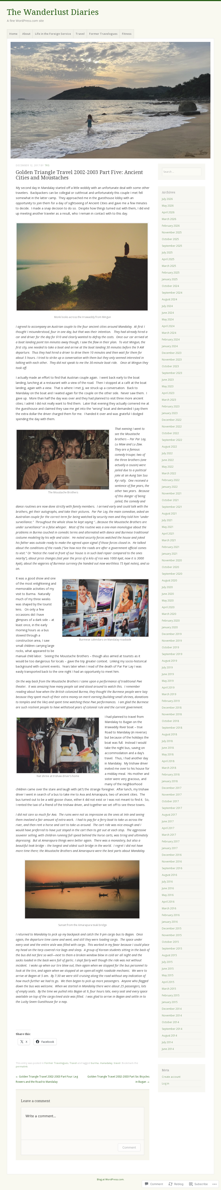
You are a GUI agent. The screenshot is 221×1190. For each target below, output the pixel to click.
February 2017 (171, 841)
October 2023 (170, 366)
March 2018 (169, 768)
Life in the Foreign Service (53, 34)
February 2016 (171, 915)
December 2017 (172, 788)
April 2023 (168, 393)
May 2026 (168, 205)
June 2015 (168, 968)
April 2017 (168, 828)
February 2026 (171, 226)
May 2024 (168, 319)
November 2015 (172, 935)
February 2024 (171, 339)
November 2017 (172, 794)
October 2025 (170, 239)
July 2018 (167, 741)
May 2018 (168, 754)
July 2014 (167, 1042)
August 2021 (169, 513)
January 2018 (170, 781)
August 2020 (169, 580)
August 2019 (169, 661)
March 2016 (169, 908)
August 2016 (169, 875)
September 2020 (172, 574)
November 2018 (172, 714)
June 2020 (168, 594)
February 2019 (171, 701)
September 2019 (172, 654)
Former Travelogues (103, 34)
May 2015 (168, 975)
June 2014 (168, 1049)
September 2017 (172, 808)
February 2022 (171, 480)
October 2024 (170, 286)
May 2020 (168, 600)
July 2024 (167, 306)
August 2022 (169, 446)
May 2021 (168, 527)
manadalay (106, 1063)
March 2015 (169, 989)
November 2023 (172, 359)
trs (47, 165)
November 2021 (172, 493)
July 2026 (167, 199)
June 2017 (168, 821)
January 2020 (170, 627)
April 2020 (168, 607)
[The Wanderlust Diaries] (110, 100)
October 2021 (170, 500)
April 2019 (168, 687)
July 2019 (167, 667)
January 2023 (170, 413)
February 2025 (171, 272)
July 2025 (167, 252)
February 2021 (171, 547)
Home (13, 34)
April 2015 (168, 982)
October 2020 (170, 567)
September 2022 (172, 440)
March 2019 (169, 694)
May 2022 (168, 466)
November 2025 (172, 232)
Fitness (126, 34)
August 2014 (169, 1035)
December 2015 (172, 928)
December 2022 (172, 420)
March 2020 (169, 614)
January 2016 (170, 922)
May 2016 (168, 895)
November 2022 (172, 426)
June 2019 (168, 674)
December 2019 (172, 634)
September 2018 (172, 728)
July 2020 (167, 587)
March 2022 (169, 473)
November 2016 (172, 861)
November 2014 (172, 1015)
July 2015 (167, 962)
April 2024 (168, 326)
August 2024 (169, 299)
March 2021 (169, 540)
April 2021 (168, 533)
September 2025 (172, 246)
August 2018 (169, 734)
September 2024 (172, 292)
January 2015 (170, 1002)
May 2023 (168, 386)
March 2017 (169, 835)
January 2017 (170, 848)
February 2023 (171, 406)
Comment (129, 1147)
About (26, 34)
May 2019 (168, 681)
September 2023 (172, 373)
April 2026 (168, 212)
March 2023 (169, 400)
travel (117, 1063)
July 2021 (167, 520)
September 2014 (172, 1029)
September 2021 (172, 507)
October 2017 (170, 801)
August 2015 (169, 955)
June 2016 (168, 888)
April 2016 (168, 902)
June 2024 (168, 313)
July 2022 (167, 453)
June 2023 (168, 379)
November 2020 (172, 560)
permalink (22, 1066)
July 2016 (167, 881)
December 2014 (172, 1009)
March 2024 (169, 333)
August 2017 (169, 815)
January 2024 (170, 346)
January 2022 (170, 487)
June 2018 (168, 748)
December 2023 (172, 353)
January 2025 (170, 279)
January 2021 (170, 553)
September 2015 (172, 948)
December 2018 (172, 707)
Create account (171, 1077)
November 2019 (172, 640)
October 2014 (170, 1022)
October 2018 (170, 721)
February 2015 (171, 995)
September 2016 (172, 868)
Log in (165, 1083)
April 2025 (168, 259)
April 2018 (168, 761)
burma (95, 1063)
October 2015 (170, 942)
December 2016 (172, 855)
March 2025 (169, 266)
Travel (80, 34)
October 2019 (170, 647)
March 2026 (169, 219)
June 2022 (168, 460)
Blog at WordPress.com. (110, 1179)
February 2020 (171, 620)
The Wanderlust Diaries (53, 12)
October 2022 (170, 433)
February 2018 (171, 774)
